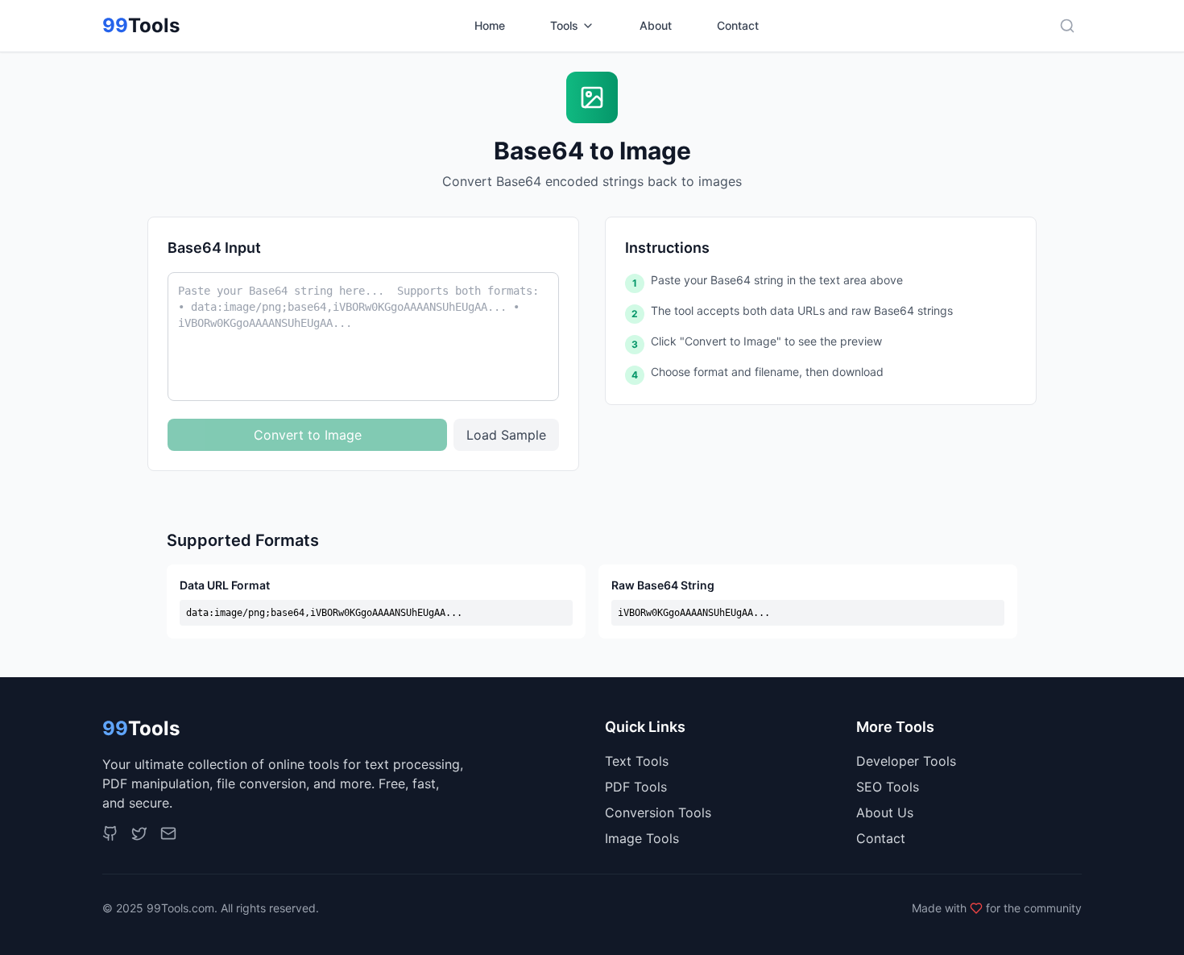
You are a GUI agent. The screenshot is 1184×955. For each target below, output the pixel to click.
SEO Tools (887, 787)
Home (489, 25)
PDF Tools (636, 787)
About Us (884, 812)
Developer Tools (906, 761)
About (656, 25)
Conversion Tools (658, 812)
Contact (738, 25)
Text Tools (637, 761)
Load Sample (506, 435)
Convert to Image (308, 435)
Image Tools (642, 838)
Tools (564, 25)
